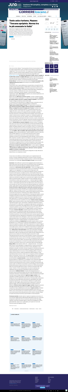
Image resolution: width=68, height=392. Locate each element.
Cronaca (51, 56)
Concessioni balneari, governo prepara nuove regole (54, 79)
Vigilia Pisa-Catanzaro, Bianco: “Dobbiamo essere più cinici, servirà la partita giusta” (54, 37)
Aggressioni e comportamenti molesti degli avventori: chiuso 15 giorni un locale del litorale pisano (54, 59)
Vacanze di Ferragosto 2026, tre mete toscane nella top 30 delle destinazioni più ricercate (15, 339)
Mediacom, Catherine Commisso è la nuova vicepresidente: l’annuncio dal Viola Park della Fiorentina (37, 325)
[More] (43, 64)
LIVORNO (36, 381)
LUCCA (36, 382)
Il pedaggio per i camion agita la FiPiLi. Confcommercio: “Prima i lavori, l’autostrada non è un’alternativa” (15, 366)
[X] (55, 1)
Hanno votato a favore (14, 75)
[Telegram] (53, 1)
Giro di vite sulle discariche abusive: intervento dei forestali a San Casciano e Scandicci (54, 53)
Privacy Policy (16, 385)
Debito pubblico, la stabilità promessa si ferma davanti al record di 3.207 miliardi (37, 338)
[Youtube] (57, 1)
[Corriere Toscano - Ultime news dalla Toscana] (34, 13)
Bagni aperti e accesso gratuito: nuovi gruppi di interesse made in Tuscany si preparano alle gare (26, 339)
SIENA (49, 382)
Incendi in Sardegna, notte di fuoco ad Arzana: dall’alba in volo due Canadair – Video (54, 85)
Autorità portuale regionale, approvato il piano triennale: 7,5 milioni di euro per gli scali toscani (26, 366)
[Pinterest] (36, 64)
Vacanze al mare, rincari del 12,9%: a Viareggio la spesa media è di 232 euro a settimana (37, 366)
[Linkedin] (41, 64)
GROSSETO (37, 379)
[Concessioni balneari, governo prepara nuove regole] (47, 79)
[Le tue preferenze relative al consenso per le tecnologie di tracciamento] (66, 390)
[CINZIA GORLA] (10, 39)
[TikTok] (54, 1)
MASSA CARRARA (51, 377)
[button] (56, 16)
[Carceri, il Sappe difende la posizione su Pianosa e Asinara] (47, 47)
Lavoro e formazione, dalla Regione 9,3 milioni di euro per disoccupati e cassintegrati (15, 352)
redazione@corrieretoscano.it (13, 383)
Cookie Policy (11, 385)
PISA (49, 378)
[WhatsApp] (39, 64)
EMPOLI (36, 378)
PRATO (49, 381)
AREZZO (36, 377)
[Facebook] (50, 1)
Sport (50, 34)
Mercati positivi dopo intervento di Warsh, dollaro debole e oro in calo (53, 91)
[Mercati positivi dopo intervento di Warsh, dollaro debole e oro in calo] (47, 90)
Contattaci (42, 387)
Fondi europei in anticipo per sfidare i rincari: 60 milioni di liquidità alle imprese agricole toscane (26, 352)
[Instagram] (51, 1)
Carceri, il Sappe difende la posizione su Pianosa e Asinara (54, 47)
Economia (11, 36)
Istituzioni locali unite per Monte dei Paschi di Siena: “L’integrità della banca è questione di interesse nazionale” (26, 325)
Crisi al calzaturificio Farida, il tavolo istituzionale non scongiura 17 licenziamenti (15, 324)
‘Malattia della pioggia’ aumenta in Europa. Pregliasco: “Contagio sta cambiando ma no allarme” (54, 42)
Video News (51, 88)
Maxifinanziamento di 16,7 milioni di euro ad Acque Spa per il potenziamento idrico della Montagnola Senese (37, 352)
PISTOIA (49, 379)
